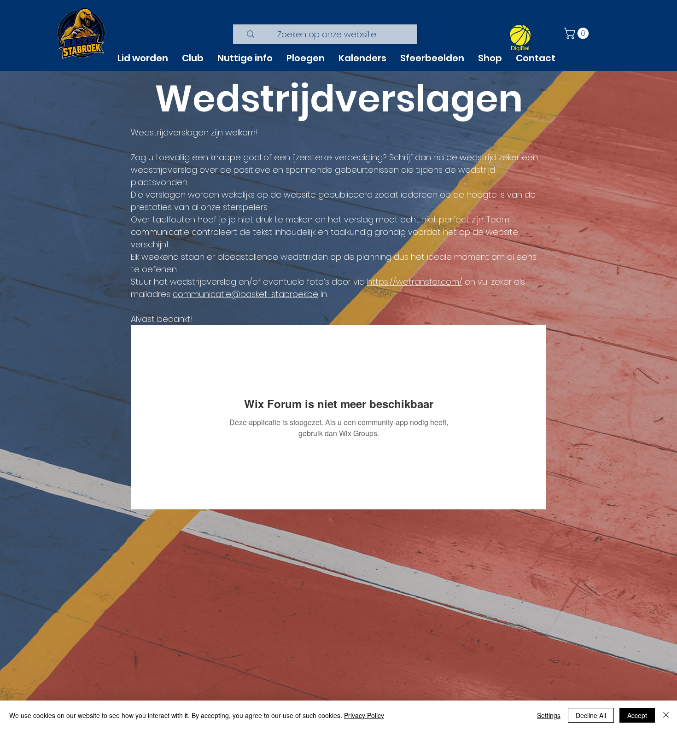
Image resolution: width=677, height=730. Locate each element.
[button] (577, 33)
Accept (637, 715)
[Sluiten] (665, 715)
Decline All (591, 715)
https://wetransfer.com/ (414, 281)
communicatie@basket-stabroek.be (245, 294)
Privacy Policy (364, 715)
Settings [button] (548, 715)
